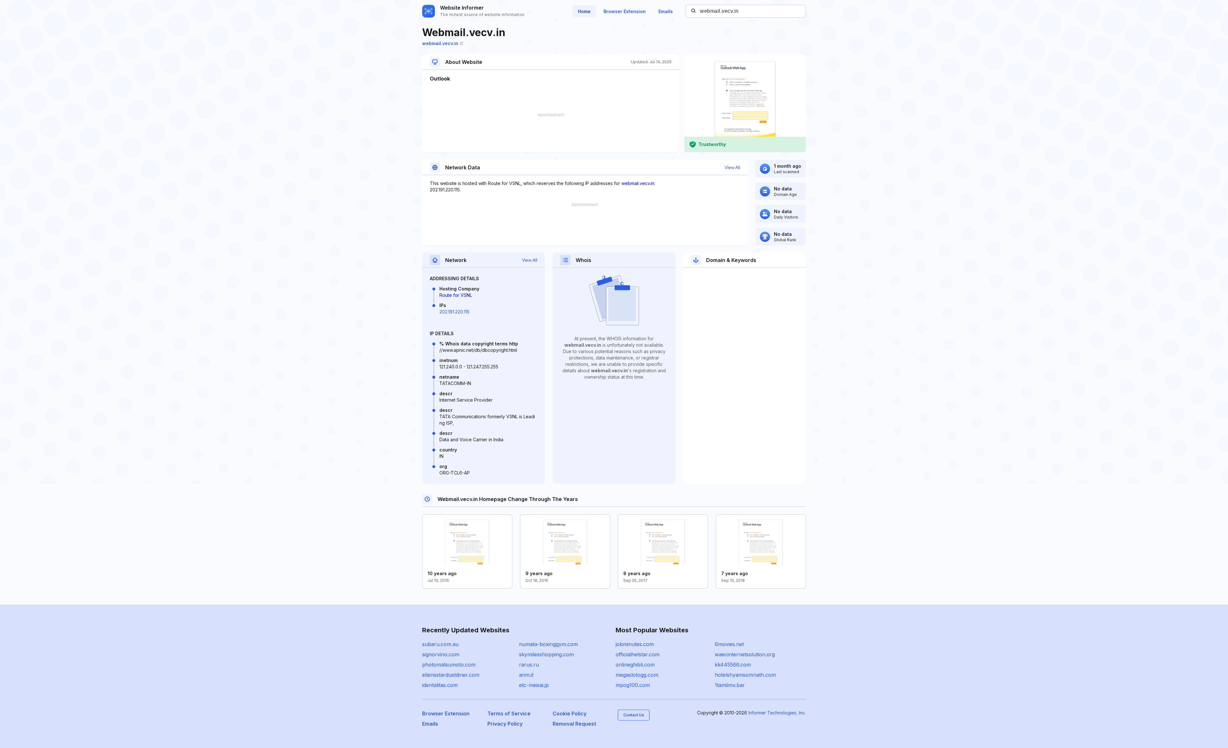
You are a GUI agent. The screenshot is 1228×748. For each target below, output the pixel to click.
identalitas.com (440, 685)
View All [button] (732, 167)
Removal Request (574, 724)
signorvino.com (440, 654)
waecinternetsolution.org (745, 654)
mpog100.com (633, 685)
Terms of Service (509, 713)
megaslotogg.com (637, 675)
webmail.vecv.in (440, 43)
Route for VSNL (455, 295)
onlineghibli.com (635, 664)
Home (584, 11)
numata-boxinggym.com (548, 644)
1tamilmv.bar (730, 685)
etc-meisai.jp (534, 685)
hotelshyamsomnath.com (745, 675)
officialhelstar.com (637, 654)
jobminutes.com (635, 644)
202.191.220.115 (454, 311)
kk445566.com (733, 664)
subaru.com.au (440, 644)
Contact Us (633, 715)
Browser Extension (624, 11)
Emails (665, 11)
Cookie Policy (569, 713)
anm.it (526, 675)
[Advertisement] (551, 132)
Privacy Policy (505, 724)
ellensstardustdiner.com (450, 675)
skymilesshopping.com (546, 654)
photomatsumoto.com (449, 664)
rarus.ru (529, 664)
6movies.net (729, 644)
